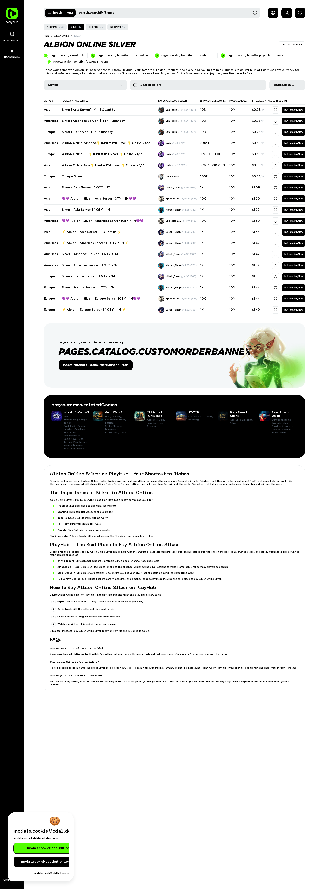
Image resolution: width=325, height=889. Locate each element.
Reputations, (81, 441)
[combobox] (85, 85)
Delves (81, 447)
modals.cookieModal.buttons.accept (54, 848)
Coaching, (80, 428)
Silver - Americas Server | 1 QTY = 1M (90, 254)
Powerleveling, (280, 422)
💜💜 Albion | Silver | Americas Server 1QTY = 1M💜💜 (103, 221)
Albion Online (61, 36)
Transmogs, (70, 447)
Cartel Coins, (196, 415)
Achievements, (72, 435)
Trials (283, 432)
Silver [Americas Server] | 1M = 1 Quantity (93, 121)
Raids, (73, 425)
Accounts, (153, 419)
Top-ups (96, 27)
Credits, (209, 415)
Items (123, 431)
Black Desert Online (238, 413)
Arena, (276, 432)
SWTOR (193, 411)
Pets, (81, 438)
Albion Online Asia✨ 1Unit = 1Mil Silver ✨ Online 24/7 (103, 165)
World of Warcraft (76, 411)
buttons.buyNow (293, 110)
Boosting (117, 27)
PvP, (66, 415)
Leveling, (69, 428)
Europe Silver (72, 176)
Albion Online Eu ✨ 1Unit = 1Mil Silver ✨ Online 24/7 (102, 154)
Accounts (55, 27)
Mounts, (68, 444)
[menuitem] (70, 429)
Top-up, (68, 441)
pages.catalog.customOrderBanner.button (95, 364)
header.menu (63, 12)
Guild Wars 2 (113, 411)
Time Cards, (71, 431)
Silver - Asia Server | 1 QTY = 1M (86, 187)
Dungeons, (79, 444)
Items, (162, 422)
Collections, (112, 419)
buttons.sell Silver (292, 45)
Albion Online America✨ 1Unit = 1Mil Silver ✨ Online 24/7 (106, 143)
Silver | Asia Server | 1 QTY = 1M (86, 209)
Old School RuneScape (154, 413)
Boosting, (248, 419)
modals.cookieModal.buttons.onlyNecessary (54, 861)
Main (46, 36)
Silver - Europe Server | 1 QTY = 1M (88, 276)
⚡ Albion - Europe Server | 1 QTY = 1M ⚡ (94, 309)
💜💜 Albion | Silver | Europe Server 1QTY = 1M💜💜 (101, 298)
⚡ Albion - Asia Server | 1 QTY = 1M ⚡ (91, 232)
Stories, (110, 422)
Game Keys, (71, 438)
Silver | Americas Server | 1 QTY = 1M (90, 265)
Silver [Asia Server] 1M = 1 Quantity (88, 109)
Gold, (67, 425)
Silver (76, 27)
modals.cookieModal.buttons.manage (55, 873)
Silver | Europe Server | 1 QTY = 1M (88, 287)
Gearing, (82, 425)
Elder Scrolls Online (280, 413)
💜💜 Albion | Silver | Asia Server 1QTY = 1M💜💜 (99, 198)
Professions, (112, 431)
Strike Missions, (114, 425)
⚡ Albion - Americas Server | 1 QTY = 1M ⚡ (95, 243)
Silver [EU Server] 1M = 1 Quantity (87, 132)
